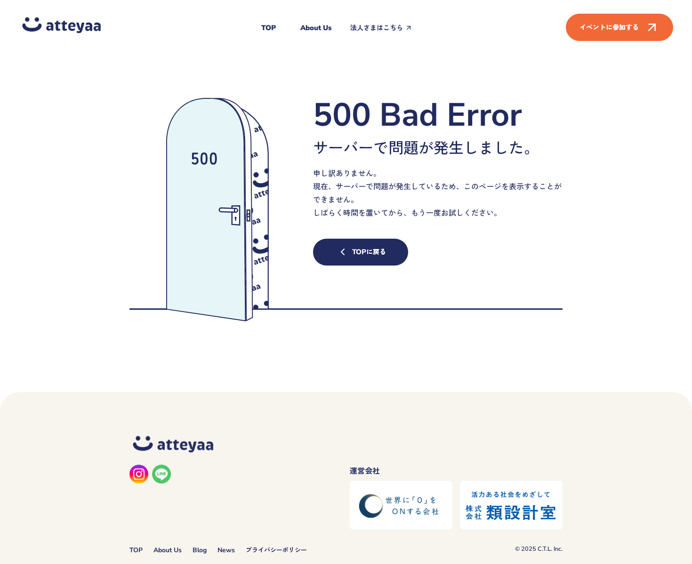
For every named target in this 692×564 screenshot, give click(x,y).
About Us (315, 27)
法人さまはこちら (376, 27)
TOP (268, 27)
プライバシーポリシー (276, 550)
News (226, 550)
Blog (200, 550)
